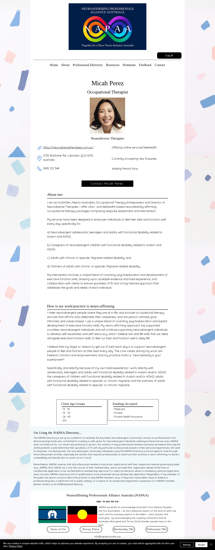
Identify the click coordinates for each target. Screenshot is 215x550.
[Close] (211, 544)
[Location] (39, 158)
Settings (187, 544)
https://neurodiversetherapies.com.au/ (68, 147)
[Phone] (39, 169)
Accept (201, 544)
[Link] (39, 148)
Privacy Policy (16, 546)
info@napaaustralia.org (69, 484)
